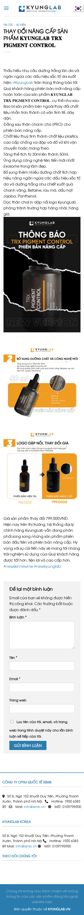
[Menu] (6, 8)
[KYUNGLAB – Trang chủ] (42, 8)
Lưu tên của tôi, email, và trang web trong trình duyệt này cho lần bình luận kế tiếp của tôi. (41, 728)
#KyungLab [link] (23, 82)
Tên (13, 657)
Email (14, 678)
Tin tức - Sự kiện (15, 24)
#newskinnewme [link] (18, 566)
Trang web (17, 699)
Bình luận (18, 616)
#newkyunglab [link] (47, 566)
